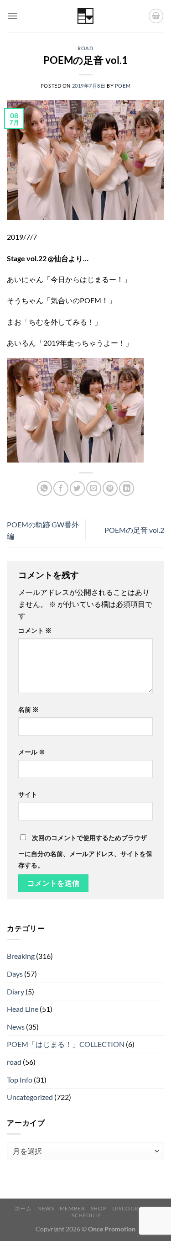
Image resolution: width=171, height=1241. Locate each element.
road (85, 48)
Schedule (87, 1215)
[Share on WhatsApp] (44, 488)
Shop (98, 1208)
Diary (15, 991)
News (16, 1026)
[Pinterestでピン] (110, 488)
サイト (27, 794)
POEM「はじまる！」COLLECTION (65, 1044)
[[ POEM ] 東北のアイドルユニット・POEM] (85, 16)
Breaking (21, 956)
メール (31, 752)
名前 (28, 709)
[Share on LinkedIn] (126, 488)
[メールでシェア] (93, 488)
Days (15, 973)
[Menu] (12, 16)
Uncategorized (30, 1097)
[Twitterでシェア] (77, 488)
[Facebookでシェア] (60, 488)
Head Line (22, 1008)
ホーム (23, 1208)
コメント (35, 630)
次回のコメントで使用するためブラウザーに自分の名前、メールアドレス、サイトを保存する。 (85, 851)
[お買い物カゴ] (156, 16)
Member (72, 1208)
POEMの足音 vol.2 (134, 530)
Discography (133, 1208)
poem (122, 86)
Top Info (19, 1079)
